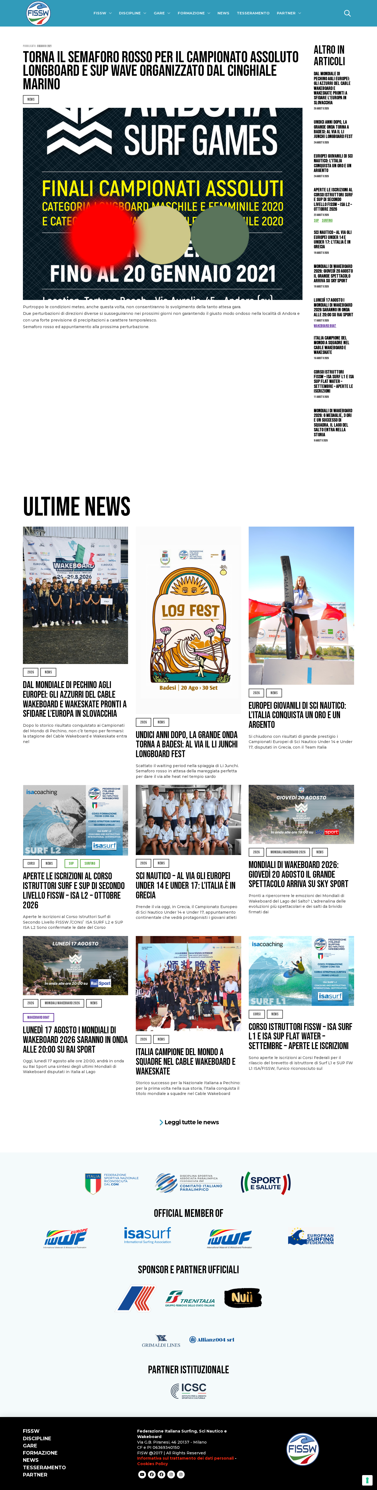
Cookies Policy (152, 1463)
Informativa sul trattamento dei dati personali (185, 1458)
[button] (347, 13)
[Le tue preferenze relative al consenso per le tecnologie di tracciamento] (367, 1480)
